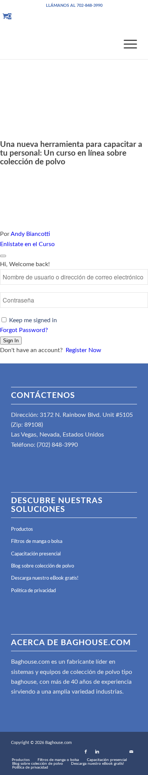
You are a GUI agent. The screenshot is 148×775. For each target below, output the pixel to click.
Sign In (11, 340)
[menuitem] (126, 44)
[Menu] (126, 44)
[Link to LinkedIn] (97, 752)
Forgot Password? (24, 330)
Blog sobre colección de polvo (42, 566)
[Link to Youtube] (108, 752)
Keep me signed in (33, 320)
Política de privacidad (33, 590)
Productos (22, 529)
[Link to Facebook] (85, 752)
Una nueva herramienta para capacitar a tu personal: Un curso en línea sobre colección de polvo (71, 153)
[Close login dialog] (3, 256)
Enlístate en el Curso (27, 244)
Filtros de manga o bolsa (36, 541)
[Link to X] (120, 752)
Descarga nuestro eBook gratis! (45, 578)
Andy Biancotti (30, 234)
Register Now (83, 350)
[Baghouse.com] (61, 44)
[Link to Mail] (131, 752)
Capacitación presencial (36, 554)
